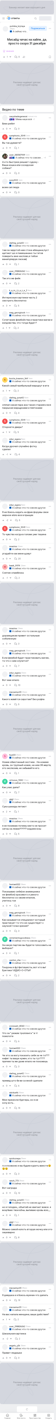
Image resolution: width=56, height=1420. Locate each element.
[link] (27, 122)
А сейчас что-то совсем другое (20, 31)
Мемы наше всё (23, 119)
